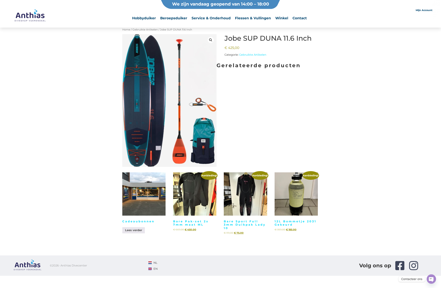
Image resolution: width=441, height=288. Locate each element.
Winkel (281, 18)
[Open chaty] (431, 279)
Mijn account (424, 10)
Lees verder (133, 230)
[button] (211, 40)
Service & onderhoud (211, 18)
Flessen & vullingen (253, 18)
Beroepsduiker (173, 18)
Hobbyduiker (144, 18)
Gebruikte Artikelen (252, 54)
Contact (300, 18)
